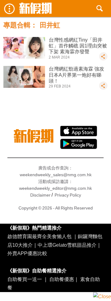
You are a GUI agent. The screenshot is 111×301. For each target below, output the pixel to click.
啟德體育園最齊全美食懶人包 (39, 236)
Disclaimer (40, 195)
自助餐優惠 (61, 279)
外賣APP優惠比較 (27, 253)
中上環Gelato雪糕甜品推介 (67, 245)
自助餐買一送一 (24, 279)
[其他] (103, 59)
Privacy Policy (68, 195)
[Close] (102, 296)
